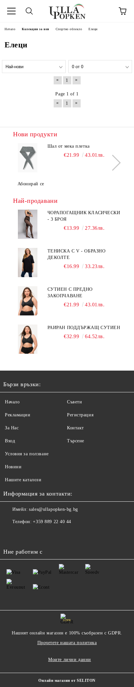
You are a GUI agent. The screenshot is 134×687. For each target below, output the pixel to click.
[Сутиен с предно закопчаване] (27, 300)
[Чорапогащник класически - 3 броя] (27, 224)
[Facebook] (12, 535)
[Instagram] (26, 535)
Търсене (75, 440)
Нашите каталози (23, 479)
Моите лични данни (69, 659)
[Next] (113, 163)
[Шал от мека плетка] (27, 157)
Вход (10, 440)
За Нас (12, 427)
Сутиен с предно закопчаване (70, 292)
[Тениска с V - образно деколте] (27, 262)
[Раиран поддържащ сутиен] (27, 339)
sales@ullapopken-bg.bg (53, 509)
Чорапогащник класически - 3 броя (83, 216)
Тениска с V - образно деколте (76, 254)
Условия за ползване (27, 453)
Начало (12, 401)
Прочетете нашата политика (67, 642)
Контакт (75, 427)
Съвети (74, 401)
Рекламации (18, 414)
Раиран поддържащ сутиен (83, 327)
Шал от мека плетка (68, 146)
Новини (13, 466)
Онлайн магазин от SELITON (67, 680)
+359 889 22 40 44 (52, 521)
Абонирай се (31, 183)
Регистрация (80, 414)
